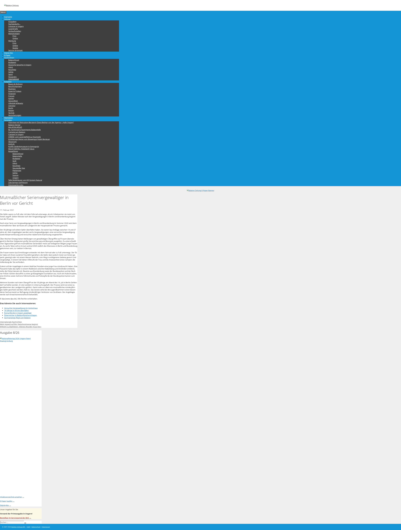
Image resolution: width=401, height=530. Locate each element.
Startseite (8, 17)
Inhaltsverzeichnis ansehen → (12, 497)
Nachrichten (9, 57)
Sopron (15, 175)
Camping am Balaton (16, 132)
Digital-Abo (8, 53)
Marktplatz (8, 117)
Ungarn (15, 178)
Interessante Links (15, 185)
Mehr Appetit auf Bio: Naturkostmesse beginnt (19, 324)
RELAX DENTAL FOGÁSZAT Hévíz (21, 149)
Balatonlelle (17, 156)
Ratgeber (8, 81)
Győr (14, 161)
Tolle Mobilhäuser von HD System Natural (25, 180)
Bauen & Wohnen (15, 84)
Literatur (11, 105)
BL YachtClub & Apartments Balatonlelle (24, 129)
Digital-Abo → (5, 505)
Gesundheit (13, 101)
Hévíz (10, 67)
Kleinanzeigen (14, 33)
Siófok (10, 72)
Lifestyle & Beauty (15, 103)
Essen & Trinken (14, 91)
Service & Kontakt (15, 50)
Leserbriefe (13, 29)
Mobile (15, 48)
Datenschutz (36, 527)
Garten (11, 98)
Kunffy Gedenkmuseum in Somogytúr (23, 146)
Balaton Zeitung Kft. (18, 527)
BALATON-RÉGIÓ (15, 127)
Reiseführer (13, 151)
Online (15, 38)
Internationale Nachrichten (11, 322)
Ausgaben (12, 21)
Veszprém (12, 77)
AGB (28, 527)
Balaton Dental (14, 125)
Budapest (12, 62)
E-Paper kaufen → (7, 501)
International (13, 79)
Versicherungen (14, 115)
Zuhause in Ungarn (16, 26)
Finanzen (12, 93)
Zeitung (7, 19)
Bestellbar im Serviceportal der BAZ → (15, 518)
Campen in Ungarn (15, 134)
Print (14, 36)
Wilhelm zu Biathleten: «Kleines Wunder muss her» (20, 326)
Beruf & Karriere (15, 86)
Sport (10, 74)
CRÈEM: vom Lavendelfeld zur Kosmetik (24, 137)
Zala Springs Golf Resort (18, 182)
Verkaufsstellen (14, 31)
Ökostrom (12, 141)
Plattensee (17, 170)
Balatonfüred (13, 60)
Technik (11, 113)
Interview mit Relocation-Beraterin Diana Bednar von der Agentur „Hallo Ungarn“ (41, 122)
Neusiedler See (19, 168)
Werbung (12, 41)
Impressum (46, 527)
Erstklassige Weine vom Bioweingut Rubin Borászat (29, 139)
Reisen (11, 110)
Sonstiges (8, 120)
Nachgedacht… (14, 24)
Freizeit (11, 96)
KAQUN (11, 144)
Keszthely (12, 69)
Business (12, 89)
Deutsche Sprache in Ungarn (19, 65)
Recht (10, 108)
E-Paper (7, 55)
